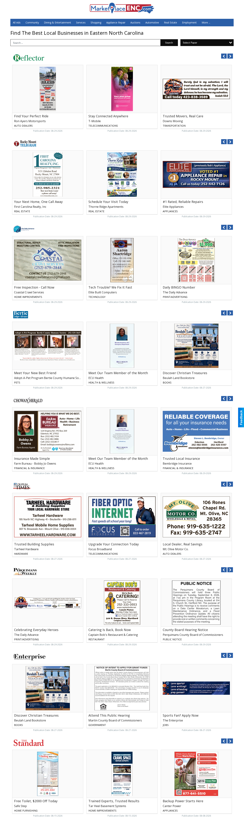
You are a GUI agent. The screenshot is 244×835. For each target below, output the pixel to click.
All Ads (17, 22)
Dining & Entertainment (57, 22)
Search (169, 42)
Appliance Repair (115, 22)
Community (32, 22)
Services (81, 22)
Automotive (152, 22)
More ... (206, 22)
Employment (189, 22)
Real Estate (170, 22)
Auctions (135, 22)
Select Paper (190, 42)
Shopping (96, 22)
